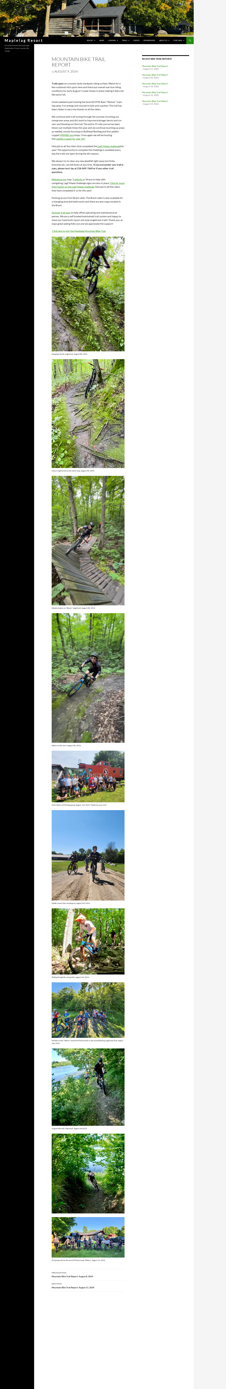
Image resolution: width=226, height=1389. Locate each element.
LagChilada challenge (108, 146)
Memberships (149, 40)
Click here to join (61, 231)
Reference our (59, 179)
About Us (163, 40)
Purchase (177, 40)
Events (136, 40)
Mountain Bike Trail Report (155, 66)
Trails (124, 40)
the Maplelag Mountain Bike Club (88, 231)
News (101, 40)
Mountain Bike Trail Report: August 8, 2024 (72, 1275)
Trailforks (77, 179)
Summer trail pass (61, 212)
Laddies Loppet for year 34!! (71, 138)
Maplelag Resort (24, 40)
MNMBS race (67, 135)
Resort (90, 40)
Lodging (112, 40)
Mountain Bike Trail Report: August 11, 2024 (73, 1286)
